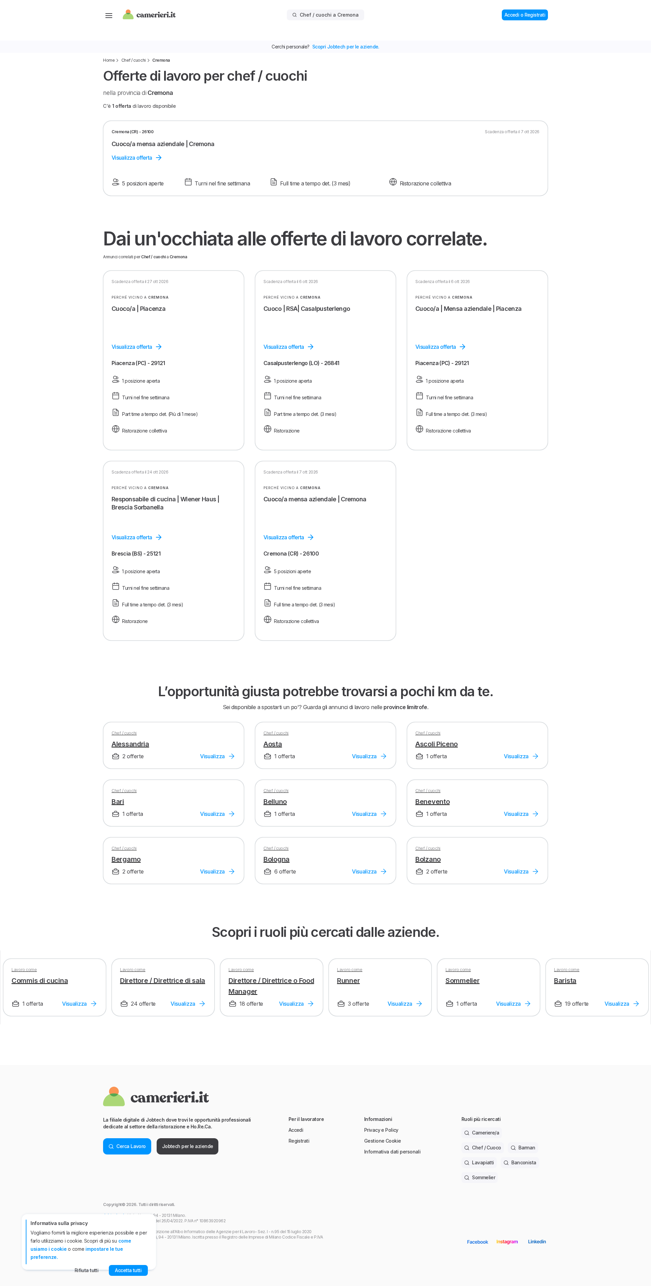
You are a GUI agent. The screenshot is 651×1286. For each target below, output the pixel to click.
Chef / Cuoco (486, 1147)
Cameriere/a (485, 1133)
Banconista (523, 1162)
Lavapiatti (483, 1162)
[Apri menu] (109, 14)
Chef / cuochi (133, 60)
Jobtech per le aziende (187, 1146)
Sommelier (483, 1177)
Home (109, 60)
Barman (526, 1147)
